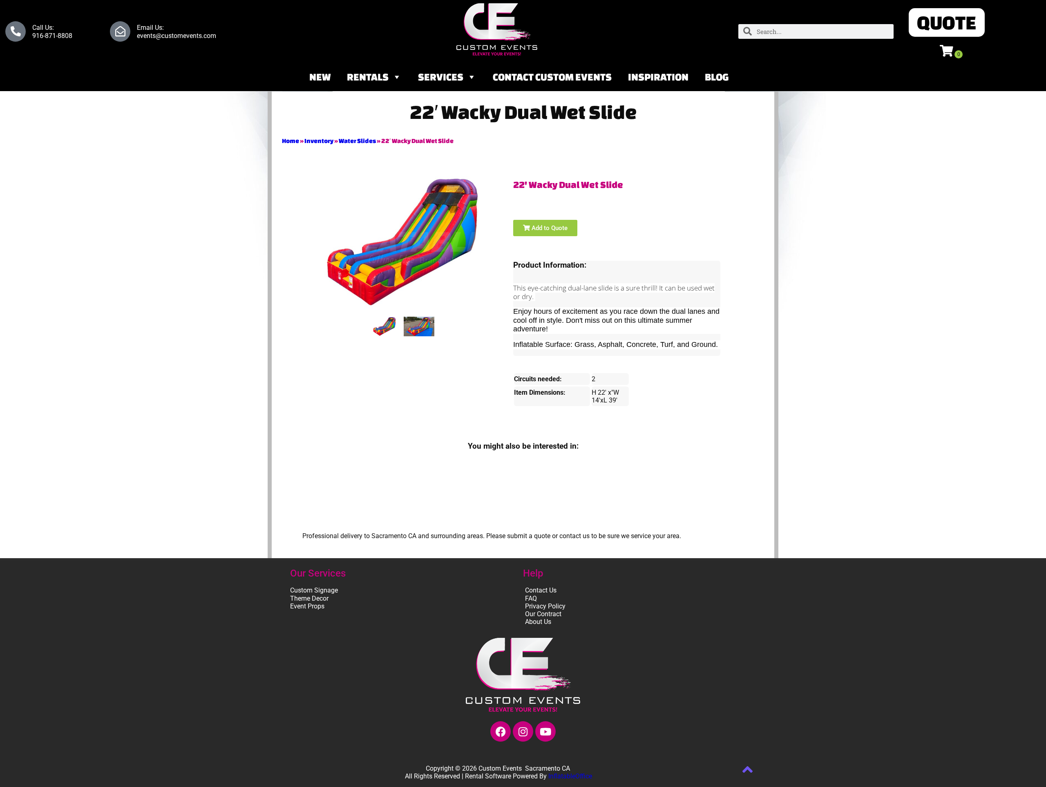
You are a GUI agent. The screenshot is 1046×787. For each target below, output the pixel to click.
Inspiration (658, 77)
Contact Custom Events (552, 77)
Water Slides (357, 140)
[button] (947, 22)
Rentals (368, 77)
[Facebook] (500, 731)
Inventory (318, 140)
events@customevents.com (176, 36)
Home (290, 140)
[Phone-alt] (15, 31)
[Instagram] (523, 731)
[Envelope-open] (120, 31)
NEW (320, 77)
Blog (717, 77)
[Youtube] (545, 731)
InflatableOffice (570, 776)
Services (440, 77)
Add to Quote (549, 228)
